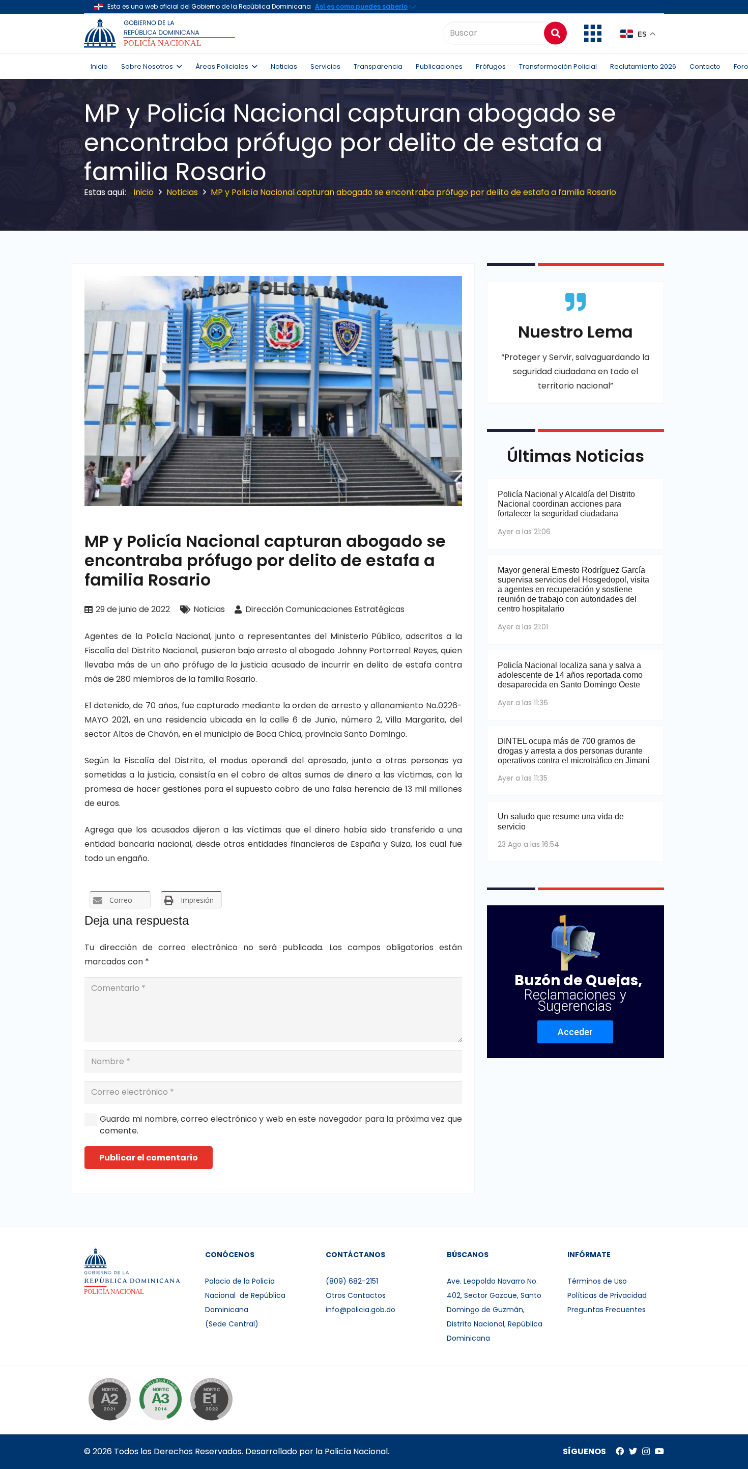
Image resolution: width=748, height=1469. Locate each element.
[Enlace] (161, 33)
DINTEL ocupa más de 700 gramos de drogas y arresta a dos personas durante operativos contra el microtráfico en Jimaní (573, 751)
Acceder (575, 1032)
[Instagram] (646, 1451)
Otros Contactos (356, 1295)
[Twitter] (633, 1451)
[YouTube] (659, 1451)
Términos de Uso (597, 1281)
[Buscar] (555, 32)
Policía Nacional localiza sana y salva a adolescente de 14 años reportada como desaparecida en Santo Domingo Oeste (570, 675)
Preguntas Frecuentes (606, 1310)
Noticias (209, 609)
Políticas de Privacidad (607, 1295)
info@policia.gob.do (360, 1310)
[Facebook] (620, 1451)
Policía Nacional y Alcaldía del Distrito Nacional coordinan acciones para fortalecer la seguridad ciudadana (566, 504)
